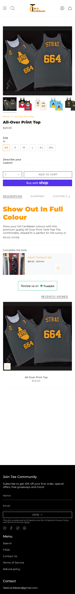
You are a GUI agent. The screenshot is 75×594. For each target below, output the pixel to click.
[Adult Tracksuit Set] (14, 264)
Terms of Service (15, 522)
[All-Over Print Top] (37, 336)
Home (6, 116)
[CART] (70, 8)
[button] (12, 8)
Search (7, 543)
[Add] (58, 267)
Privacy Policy (62, 520)
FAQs (6, 549)
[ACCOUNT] (62, 8)
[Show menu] (4, 8)
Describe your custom (12, 161)
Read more (11, 237)
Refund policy (11, 569)
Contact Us (10, 556)
